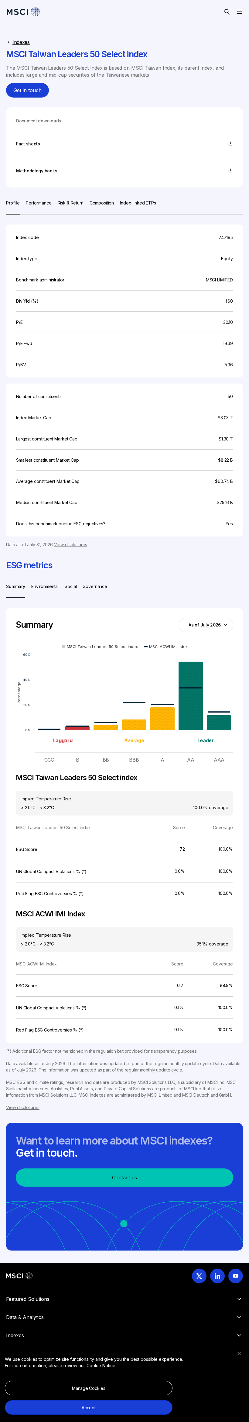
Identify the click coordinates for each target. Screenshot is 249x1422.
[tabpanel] (124, 381)
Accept (88, 1407)
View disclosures (70, 544)
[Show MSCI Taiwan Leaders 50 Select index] (100, 646)
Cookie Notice (101, 1365)
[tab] (13, 207)
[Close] (239, 1353)
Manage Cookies (88, 1388)
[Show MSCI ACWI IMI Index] (166, 646)
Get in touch (27, 90)
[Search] (227, 11)
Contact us (124, 1177)
